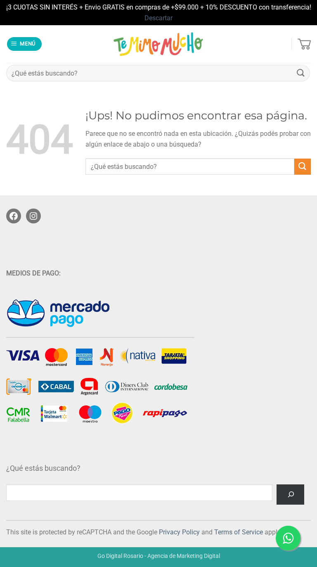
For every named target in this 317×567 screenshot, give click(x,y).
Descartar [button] (158, 18)
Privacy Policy (179, 532)
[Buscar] (290, 494)
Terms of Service (238, 532)
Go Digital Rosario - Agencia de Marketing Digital (158, 556)
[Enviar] (301, 73)
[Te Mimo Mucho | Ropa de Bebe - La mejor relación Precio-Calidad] (158, 44)
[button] (24, 44)
